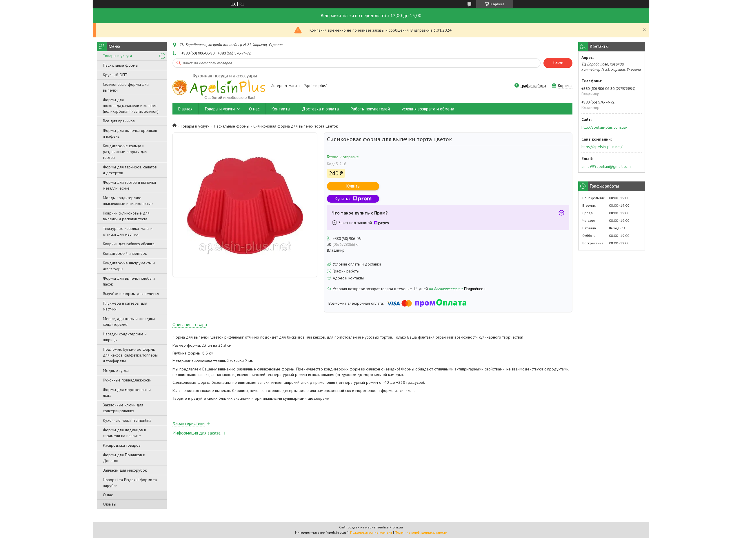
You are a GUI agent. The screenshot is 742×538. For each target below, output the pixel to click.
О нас (108, 494)
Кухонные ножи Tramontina (127, 420)
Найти (558, 63)
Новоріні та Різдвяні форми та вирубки (130, 482)
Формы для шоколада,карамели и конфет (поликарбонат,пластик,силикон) (131, 105)
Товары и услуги (117, 55)
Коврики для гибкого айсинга (128, 243)
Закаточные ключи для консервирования (123, 407)
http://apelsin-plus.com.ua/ (604, 127)
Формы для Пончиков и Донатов (124, 457)
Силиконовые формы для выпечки (126, 87)
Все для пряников (119, 120)
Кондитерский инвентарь (125, 253)
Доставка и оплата (320, 109)
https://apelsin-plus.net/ (601, 146)
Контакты (281, 109)
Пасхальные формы (120, 65)
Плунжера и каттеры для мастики (125, 306)
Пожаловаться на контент (371, 532)
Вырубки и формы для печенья (131, 293)
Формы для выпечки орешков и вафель (130, 133)
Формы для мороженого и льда (127, 392)
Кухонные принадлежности (127, 380)
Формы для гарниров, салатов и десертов (130, 169)
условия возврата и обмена (428, 109)
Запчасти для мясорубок (125, 470)
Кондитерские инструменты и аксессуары (129, 265)
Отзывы (109, 504)
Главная (185, 109)
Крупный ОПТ (115, 74)
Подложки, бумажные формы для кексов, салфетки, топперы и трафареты (130, 355)
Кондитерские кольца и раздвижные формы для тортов (125, 151)
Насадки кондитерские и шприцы (125, 336)
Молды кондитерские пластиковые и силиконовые (128, 200)
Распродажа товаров (122, 445)
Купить (353, 186)
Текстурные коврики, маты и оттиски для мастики (127, 231)
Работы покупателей (370, 109)
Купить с (343, 198)
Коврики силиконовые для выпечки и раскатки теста (126, 215)
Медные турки (116, 370)
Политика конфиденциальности (421, 532)
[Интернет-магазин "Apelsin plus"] (218, 86)
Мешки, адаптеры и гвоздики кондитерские (129, 321)
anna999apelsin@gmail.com (606, 166)
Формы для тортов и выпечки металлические (129, 185)
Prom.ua (396, 527)
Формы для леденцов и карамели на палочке (124, 432)
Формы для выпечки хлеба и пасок (129, 281)
